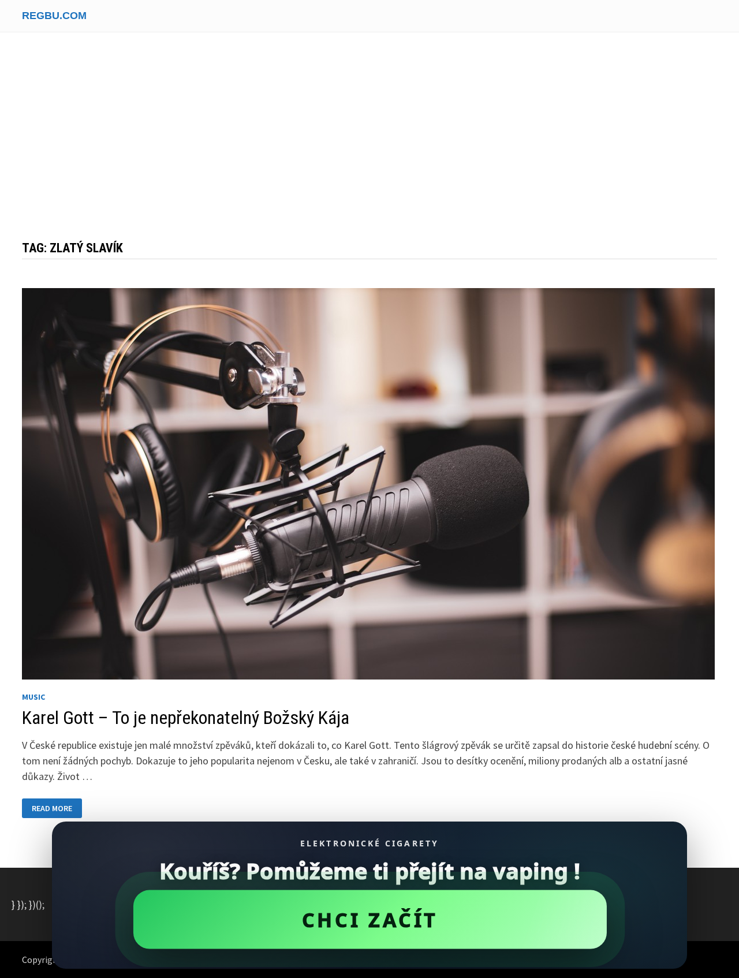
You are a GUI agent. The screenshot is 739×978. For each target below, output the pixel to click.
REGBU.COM (54, 15)
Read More (56, 808)
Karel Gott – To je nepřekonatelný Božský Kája (185, 718)
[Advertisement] (369, 142)
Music (33, 697)
